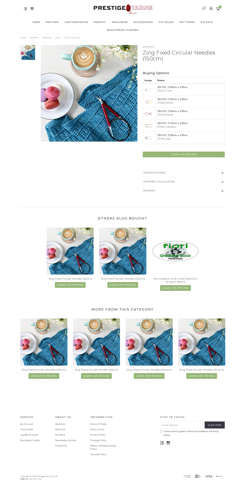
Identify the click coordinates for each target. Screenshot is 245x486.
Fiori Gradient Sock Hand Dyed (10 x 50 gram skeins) (175, 280)
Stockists (60, 424)
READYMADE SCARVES (122, 29)
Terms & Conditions (198, 431)
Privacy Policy (98, 434)
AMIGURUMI (120, 22)
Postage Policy (98, 440)
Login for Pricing (184, 154)
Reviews (149, 190)
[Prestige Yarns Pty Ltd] (122, 8)
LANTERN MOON (76, 22)
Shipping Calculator (159, 181)
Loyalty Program (29, 434)
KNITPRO (52, 22)
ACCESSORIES (143, 22)
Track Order (26, 429)
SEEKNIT (100, 22)
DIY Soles (166, 22)
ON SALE (207, 22)
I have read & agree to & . (191, 433)
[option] (89, 93)
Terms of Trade (98, 424)
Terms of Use (97, 429)
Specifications (154, 172)
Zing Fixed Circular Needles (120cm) (123, 278)
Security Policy (98, 454)
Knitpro (148, 47)
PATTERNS (187, 22)
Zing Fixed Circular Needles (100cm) (149, 369)
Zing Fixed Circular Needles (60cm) (70, 278)
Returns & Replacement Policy (103, 447)
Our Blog (60, 434)
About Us (60, 429)
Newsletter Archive (65, 440)
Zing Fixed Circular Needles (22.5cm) (201, 369)
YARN (36, 22)
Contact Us (61, 445)
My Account (26, 424)
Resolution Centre (30, 440)
